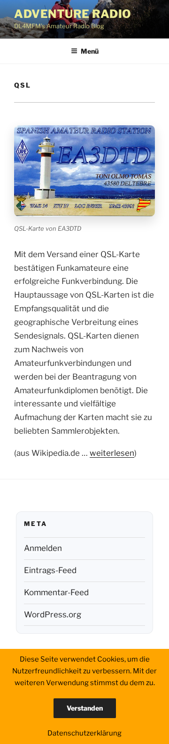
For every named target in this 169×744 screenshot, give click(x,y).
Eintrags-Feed (50, 570)
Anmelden (43, 548)
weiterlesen (112, 453)
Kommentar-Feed (56, 592)
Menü (90, 51)
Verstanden (85, 708)
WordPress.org (52, 614)
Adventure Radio (72, 14)
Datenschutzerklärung (84, 733)
